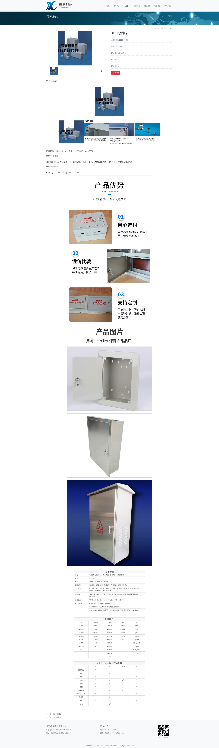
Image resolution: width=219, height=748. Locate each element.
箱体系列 (169, 28)
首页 (108, 6)
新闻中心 (137, 6)
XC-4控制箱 (57, 714)
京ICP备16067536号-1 (62, 730)
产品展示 (127, 6)
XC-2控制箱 (57, 717)
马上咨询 (116, 73)
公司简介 (116, 6)
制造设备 (147, 6)
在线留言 (157, 6)
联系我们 (167, 6)
